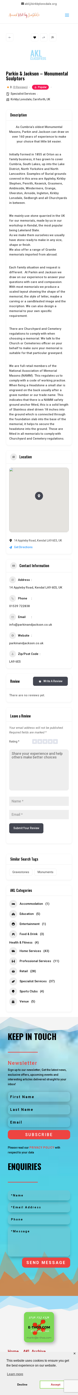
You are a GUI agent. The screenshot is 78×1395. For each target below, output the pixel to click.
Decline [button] (22, 1384)
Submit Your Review (26, 828)
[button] (39, 496)
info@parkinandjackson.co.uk (30, 624)
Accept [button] (55, 1384)
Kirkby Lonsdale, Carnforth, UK (30, 99)
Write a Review (52, 681)
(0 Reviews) (20, 87)
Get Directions (23, 547)
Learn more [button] (15, 1374)
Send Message (46, 1262)
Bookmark (34, 37)
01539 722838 (20, 606)
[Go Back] (9, 37)
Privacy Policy (41, 1147)
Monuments (45, 872)
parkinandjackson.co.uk (26, 643)
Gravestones (20, 872)
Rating (14, 741)
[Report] (52, 37)
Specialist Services (23, 93)
